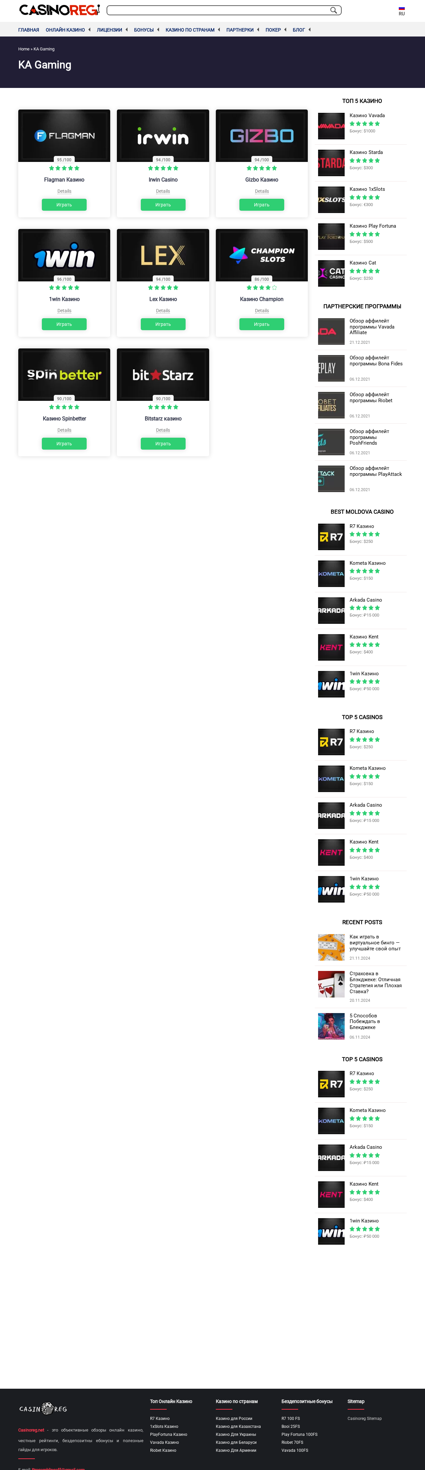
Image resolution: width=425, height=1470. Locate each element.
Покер (273, 30)
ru (402, 13)
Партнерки (240, 30)
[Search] (333, 10)
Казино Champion (262, 299)
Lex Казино (163, 299)
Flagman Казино (64, 180)
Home (24, 48)
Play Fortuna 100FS (299, 1434)
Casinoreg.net (31, 1430)
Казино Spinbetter (64, 418)
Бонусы (144, 30)
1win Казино (64, 299)
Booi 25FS (291, 1426)
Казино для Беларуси (236, 1442)
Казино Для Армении (236, 1450)
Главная (28, 30)
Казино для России (234, 1418)
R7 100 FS (291, 1418)
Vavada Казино (164, 1442)
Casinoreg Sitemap (365, 1418)
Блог (299, 30)
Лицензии (109, 30)
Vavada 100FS (295, 1450)
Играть (64, 204)
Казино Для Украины (236, 1434)
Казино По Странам (190, 30)
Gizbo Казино (261, 180)
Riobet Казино (163, 1450)
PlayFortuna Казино (168, 1434)
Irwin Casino (163, 180)
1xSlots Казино (164, 1426)
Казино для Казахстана (238, 1426)
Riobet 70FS (292, 1442)
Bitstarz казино (163, 418)
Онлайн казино (65, 30)
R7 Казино (160, 1418)
